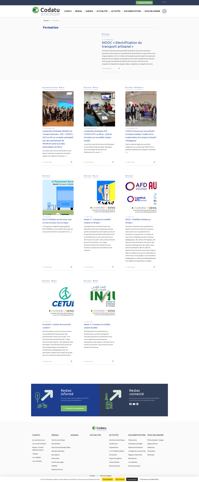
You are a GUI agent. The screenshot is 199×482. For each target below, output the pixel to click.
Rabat (96, 281)
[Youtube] (134, 404)
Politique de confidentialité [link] (149, 479)
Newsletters (132, 458)
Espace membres (145, 3)
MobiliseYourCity (57, 469)
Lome (96, 176)
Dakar (55, 281)
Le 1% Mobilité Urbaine (116, 451)
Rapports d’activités (135, 455)
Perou (62, 87)
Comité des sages (58, 462)
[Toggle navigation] (164, 11)
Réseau (78, 11)
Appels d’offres (152, 444)
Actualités (102, 11)
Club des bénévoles (58, 451)
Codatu (68, 11)
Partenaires (55, 458)
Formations (113, 455)
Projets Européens (115, 458)
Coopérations (113, 447)
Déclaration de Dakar (135, 444)
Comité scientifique (58, 440)
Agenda (89, 11)
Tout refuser (120, 479)
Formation (106, 34)
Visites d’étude (114, 462)
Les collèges (36, 457)
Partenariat (151, 451)
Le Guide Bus (132, 462)
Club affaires (56, 444)
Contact (92, 476)
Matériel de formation (135, 447)
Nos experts (56, 455)
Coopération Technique (51, 87)
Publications (132, 440)
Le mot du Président (39, 444)
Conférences (113, 444)
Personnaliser (132, 479)
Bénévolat (150, 455)
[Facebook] (130, 404)
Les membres (37, 461)
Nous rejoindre (152, 11)
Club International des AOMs (61, 447)
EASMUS (54, 466)
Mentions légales (106, 476)
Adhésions (151, 447)
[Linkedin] (137, 404)
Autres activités (114, 466)
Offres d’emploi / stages (155, 440)
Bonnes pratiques (134, 466)
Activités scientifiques (117, 440)
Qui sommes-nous (38, 440)
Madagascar (139, 87)
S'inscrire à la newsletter (75, 408)
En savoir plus (106, 68)
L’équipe (35, 454)
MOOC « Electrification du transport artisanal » (122, 44)
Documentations (132, 11)
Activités (115, 11)
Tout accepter (108, 479)
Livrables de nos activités (137, 451)
